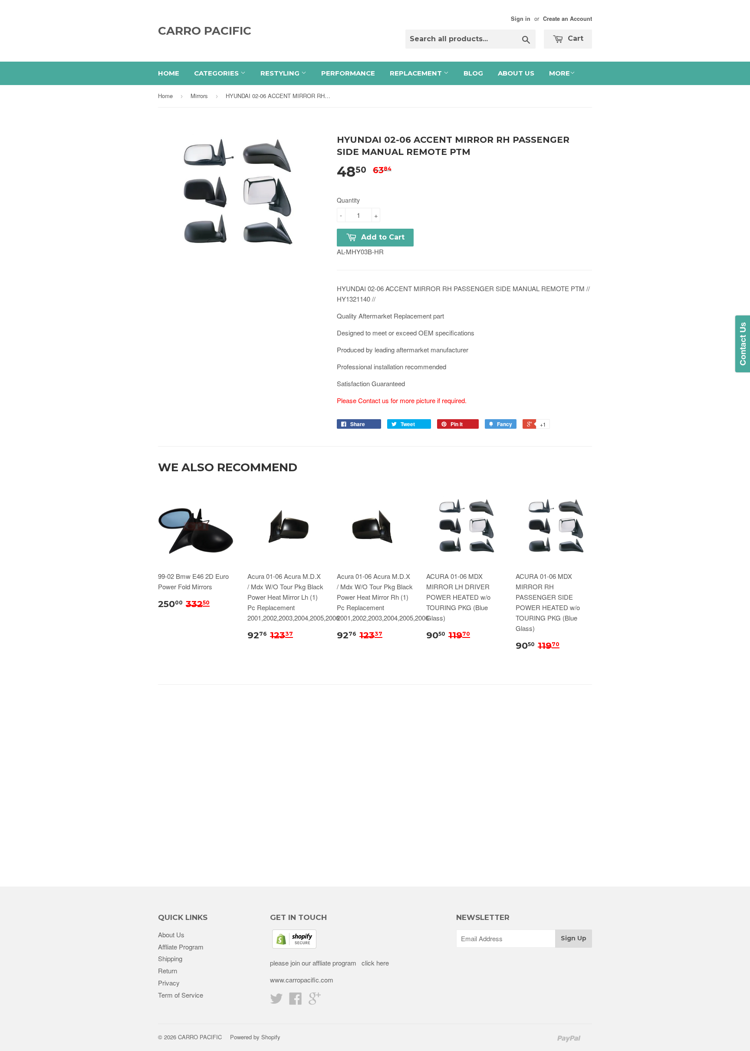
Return (167, 970)
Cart (574, 38)
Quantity (348, 200)
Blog (473, 73)
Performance (348, 73)
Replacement (417, 73)
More (559, 73)
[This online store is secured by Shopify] (294, 945)
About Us (516, 73)
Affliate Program (181, 946)
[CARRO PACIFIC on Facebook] (295, 1000)
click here (374, 962)
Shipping (170, 958)
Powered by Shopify (255, 1037)
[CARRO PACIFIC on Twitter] (276, 1000)
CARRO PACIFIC (204, 31)
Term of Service (180, 994)
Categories (217, 73)
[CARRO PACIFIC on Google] (314, 1000)
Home (168, 73)
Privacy (169, 982)
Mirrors (199, 96)
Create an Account (567, 19)
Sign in (520, 19)
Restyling (280, 73)
